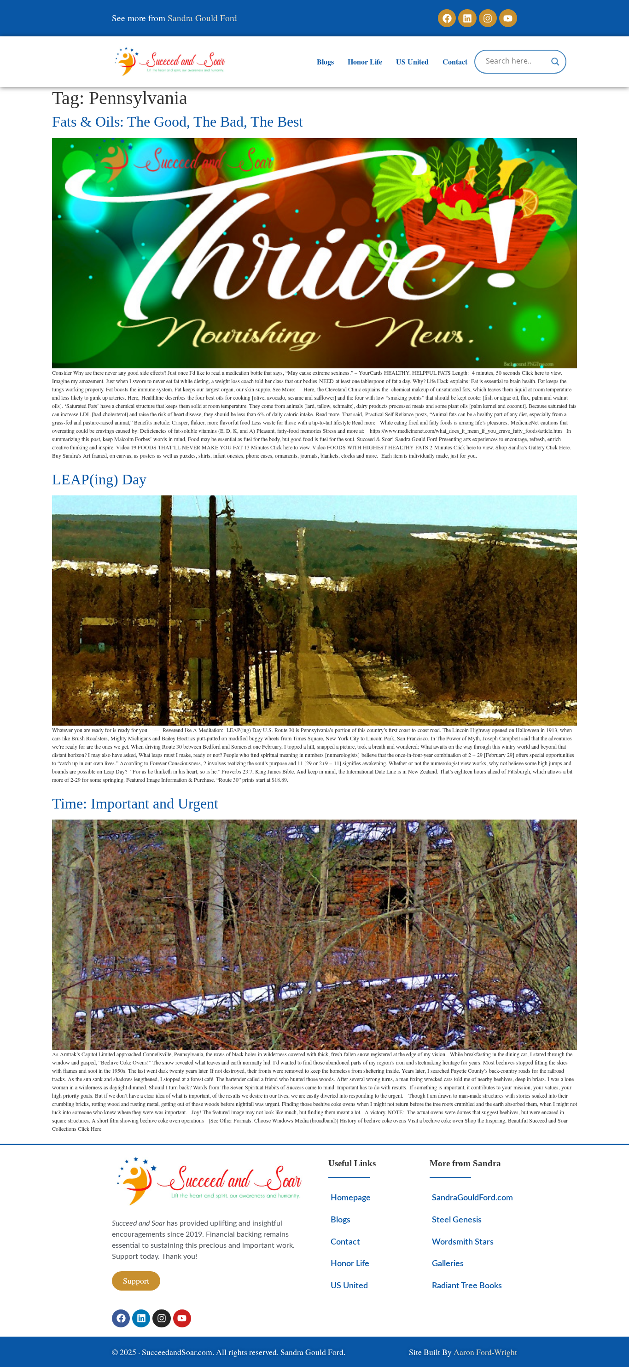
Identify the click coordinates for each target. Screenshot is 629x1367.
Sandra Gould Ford (202, 17)
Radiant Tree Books (467, 1286)
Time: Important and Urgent (135, 803)
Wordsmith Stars (463, 1242)
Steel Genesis (457, 1220)
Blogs (325, 61)
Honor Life (365, 61)
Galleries (448, 1264)
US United (412, 61)
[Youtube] (508, 18)
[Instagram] (488, 18)
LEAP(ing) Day (99, 479)
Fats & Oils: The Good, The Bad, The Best (177, 121)
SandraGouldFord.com (472, 1198)
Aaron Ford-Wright (485, 1351)
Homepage (351, 1198)
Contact (455, 61)
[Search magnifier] (555, 61)
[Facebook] (447, 18)
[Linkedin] (467, 18)
